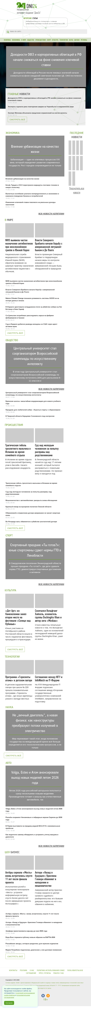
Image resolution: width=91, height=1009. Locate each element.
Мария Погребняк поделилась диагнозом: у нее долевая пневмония (34, 950)
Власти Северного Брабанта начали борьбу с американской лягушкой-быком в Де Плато (48, 245)
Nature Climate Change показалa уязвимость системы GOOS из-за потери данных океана (32, 299)
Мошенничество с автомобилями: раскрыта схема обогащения (31, 500)
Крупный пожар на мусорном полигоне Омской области (28, 506)
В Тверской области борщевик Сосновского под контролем (30, 416)
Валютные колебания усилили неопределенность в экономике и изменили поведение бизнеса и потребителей (32, 194)
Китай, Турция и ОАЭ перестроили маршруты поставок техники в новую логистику (32, 186)
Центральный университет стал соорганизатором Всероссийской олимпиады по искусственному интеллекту (32, 393)
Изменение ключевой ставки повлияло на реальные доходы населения (31, 203)
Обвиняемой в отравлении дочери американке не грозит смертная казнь (33, 514)
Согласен (9, 1003)
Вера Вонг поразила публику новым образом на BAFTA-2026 (30, 937)
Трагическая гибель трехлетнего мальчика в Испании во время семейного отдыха (18, 450)
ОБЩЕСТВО (30, 40)
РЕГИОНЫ (84, 40)
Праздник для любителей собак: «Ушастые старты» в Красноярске (33, 410)
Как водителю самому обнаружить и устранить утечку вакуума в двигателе (32, 835)
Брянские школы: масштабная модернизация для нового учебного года (33, 402)
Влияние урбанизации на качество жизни (22, 178)
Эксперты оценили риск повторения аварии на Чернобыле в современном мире (41, 106)
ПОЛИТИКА (7, 40)
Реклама (23, 970)
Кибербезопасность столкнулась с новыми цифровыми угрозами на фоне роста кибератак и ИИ (45, 22)
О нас (32, 970)
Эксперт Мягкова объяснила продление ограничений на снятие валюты (37, 113)
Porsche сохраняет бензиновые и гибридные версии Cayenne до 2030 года (34, 818)
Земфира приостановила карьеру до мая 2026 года (26, 931)
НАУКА (71, 40)
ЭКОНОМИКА (16, 40)
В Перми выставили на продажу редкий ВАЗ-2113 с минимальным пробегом (33, 827)
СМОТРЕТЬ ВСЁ (17, 119)
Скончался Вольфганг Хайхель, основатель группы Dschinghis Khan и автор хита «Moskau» (48, 615)
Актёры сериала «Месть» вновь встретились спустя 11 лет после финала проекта (18, 877)
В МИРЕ (23, 40)
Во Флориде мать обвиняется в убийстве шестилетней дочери (31, 521)
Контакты (13, 970)
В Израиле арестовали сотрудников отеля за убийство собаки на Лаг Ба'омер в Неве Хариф (34, 308)
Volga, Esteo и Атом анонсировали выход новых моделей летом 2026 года (34, 809)
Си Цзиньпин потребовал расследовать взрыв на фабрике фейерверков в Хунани (30, 316)
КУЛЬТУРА (55, 40)
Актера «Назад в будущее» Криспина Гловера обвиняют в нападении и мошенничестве (45, 879)
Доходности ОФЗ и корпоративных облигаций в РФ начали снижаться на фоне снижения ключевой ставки (44, 99)
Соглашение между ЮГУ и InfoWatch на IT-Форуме (48, 678)
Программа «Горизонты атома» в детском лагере (18, 678)
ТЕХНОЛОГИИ (63, 40)
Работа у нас (58, 973)
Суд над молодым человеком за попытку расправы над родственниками (47, 450)
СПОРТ (49, 40)
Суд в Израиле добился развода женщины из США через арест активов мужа (31, 325)
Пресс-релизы (45, 973)
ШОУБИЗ (77, 40)
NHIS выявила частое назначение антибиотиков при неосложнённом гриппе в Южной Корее (19, 245)
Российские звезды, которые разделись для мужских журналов (32, 943)
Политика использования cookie (51, 970)
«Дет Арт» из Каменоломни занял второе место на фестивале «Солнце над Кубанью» (18, 617)
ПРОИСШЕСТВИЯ (40, 40)
